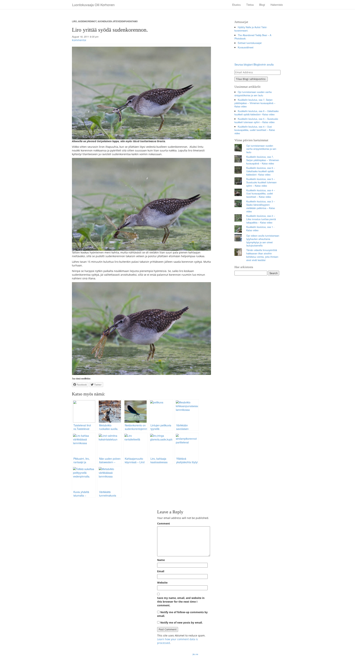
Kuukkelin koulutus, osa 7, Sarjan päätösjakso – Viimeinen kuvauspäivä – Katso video (254, 103)
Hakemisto (277, 4)
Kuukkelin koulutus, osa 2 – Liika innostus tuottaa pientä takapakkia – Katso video (261, 219)
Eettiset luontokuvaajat (250, 43)
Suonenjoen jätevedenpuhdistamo (118, 21)
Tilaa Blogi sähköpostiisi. (251, 79)
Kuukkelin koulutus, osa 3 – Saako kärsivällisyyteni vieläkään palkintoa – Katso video (260, 206)
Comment (163, 523)
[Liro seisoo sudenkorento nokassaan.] (141, 328)
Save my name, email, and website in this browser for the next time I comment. (180, 601)
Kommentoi (79, 40)
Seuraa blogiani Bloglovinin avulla (254, 64)
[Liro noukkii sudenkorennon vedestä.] (141, 93)
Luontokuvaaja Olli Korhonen (93, 4)
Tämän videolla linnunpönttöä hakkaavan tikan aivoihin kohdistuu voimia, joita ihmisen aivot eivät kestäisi (262, 255)
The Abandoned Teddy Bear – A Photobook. (252, 37)
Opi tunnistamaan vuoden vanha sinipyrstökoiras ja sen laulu (253, 93)
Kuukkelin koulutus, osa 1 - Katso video (260, 228)
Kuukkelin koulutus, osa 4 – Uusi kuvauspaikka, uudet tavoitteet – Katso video (254, 130)
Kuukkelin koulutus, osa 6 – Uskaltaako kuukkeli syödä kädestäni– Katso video (256, 112)
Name (161, 560)
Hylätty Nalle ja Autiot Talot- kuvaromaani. (250, 29)
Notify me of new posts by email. (181, 622)
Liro (74, 21)
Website (162, 582)
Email (160, 571)
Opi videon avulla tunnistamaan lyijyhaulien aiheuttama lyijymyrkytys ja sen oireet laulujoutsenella (262, 240)
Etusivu (236, 4)
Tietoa (250, 4)
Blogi (262, 4)
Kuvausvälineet (245, 47)
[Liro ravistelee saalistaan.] (141, 204)
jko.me (195, 654)
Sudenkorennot (87, 21)
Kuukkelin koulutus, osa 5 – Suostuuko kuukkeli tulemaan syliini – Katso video (256, 120)
